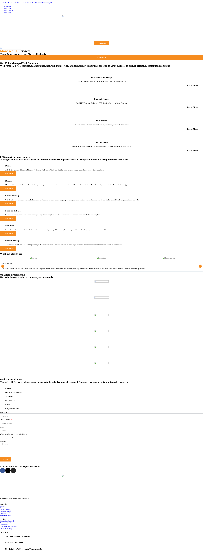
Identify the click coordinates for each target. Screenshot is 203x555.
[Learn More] (200, 85)
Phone (8, 388)
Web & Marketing (74, 38)
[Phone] (2, 387)
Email (7, 405)
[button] (2, 266)
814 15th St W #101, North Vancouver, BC (23, 549)
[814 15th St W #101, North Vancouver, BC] (2, 548)
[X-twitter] (8, 470)
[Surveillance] (101, 115)
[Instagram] (13, 470)
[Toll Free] (2, 396)
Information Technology (101, 77)
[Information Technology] (101, 71)
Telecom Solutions (101, 99)
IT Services (33, 38)
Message (3, 441)
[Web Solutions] (101, 136)
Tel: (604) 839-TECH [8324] (17, 536)
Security (59, 38)
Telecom (47, 38)
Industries (19, 38)
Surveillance (101, 121)
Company (6, 38)
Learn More (192, 85)
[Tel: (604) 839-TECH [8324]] (2, 535)
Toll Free (9, 396)
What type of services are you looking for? (14, 434)
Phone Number (5, 420)
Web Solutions (101, 142)
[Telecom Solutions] (101, 93)
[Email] (2, 404)
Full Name (4, 412)
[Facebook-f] (2, 470)
